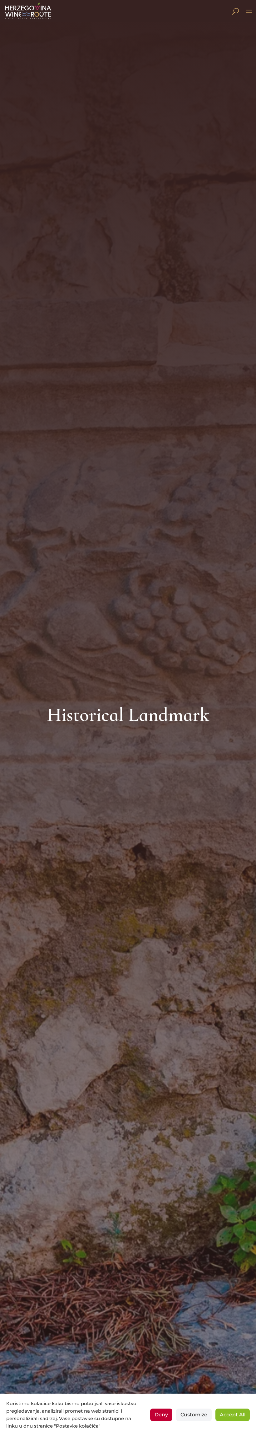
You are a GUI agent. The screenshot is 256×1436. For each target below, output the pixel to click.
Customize (193, 1415)
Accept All (232, 1415)
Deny (161, 1415)
